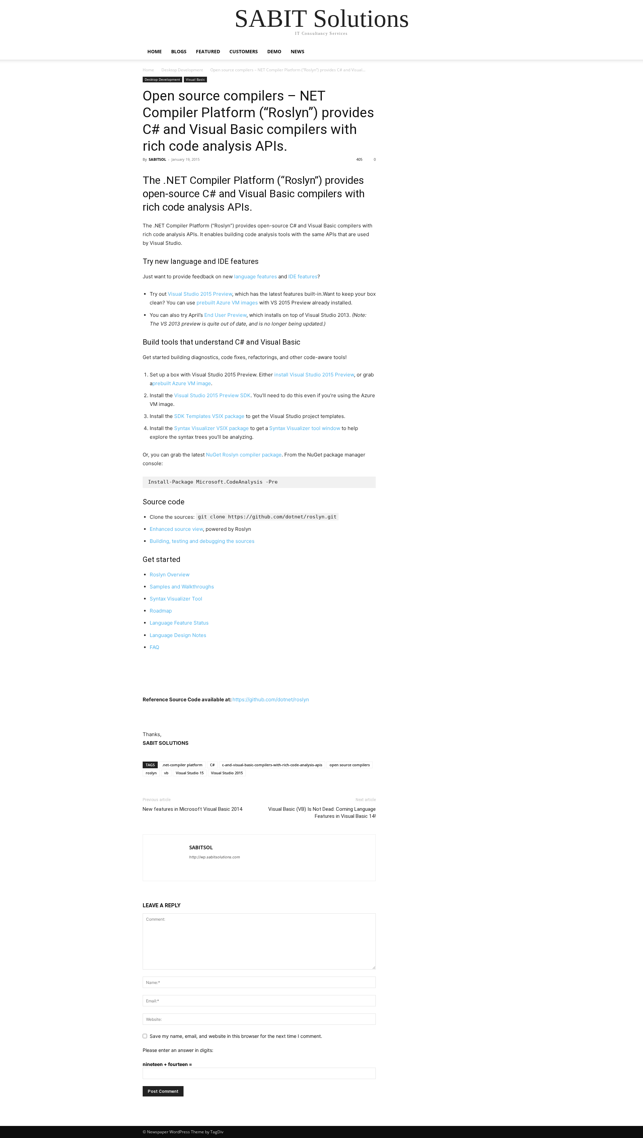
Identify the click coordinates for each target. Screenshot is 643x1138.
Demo (274, 51)
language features (255, 276)
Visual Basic (195, 79)
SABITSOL (157, 159)
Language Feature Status (179, 623)
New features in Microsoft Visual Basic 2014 (192, 809)
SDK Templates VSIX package (209, 416)
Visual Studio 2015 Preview (200, 294)
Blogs (179, 51)
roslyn (151, 772)
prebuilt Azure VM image (181, 383)
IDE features (302, 276)
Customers (243, 51)
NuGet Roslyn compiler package (244, 454)
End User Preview (225, 315)
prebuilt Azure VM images (227, 302)
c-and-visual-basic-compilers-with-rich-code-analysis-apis (272, 764)
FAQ (154, 647)
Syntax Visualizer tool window (304, 428)
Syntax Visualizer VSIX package (211, 428)
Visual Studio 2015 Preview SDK (212, 395)
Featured (208, 51)
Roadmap (161, 611)
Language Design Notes (178, 635)
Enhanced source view (176, 529)
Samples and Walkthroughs (182, 586)
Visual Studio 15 (190, 772)
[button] (492, 52)
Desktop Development (182, 70)
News (297, 51)
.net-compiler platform (182, 764)
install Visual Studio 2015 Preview (314, 374)
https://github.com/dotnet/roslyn (270, 699)
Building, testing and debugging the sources (202, 541)
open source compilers (350, 764)
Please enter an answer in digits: (178, 1050)
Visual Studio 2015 (227, 772)
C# (212, 764)
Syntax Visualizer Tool (176, 598)
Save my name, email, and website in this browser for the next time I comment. (236, 1036)
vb (166, 772)
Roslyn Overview (170, 574)
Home (154, 51)
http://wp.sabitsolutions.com (214, 857)
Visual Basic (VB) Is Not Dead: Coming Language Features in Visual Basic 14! (322, 812)
